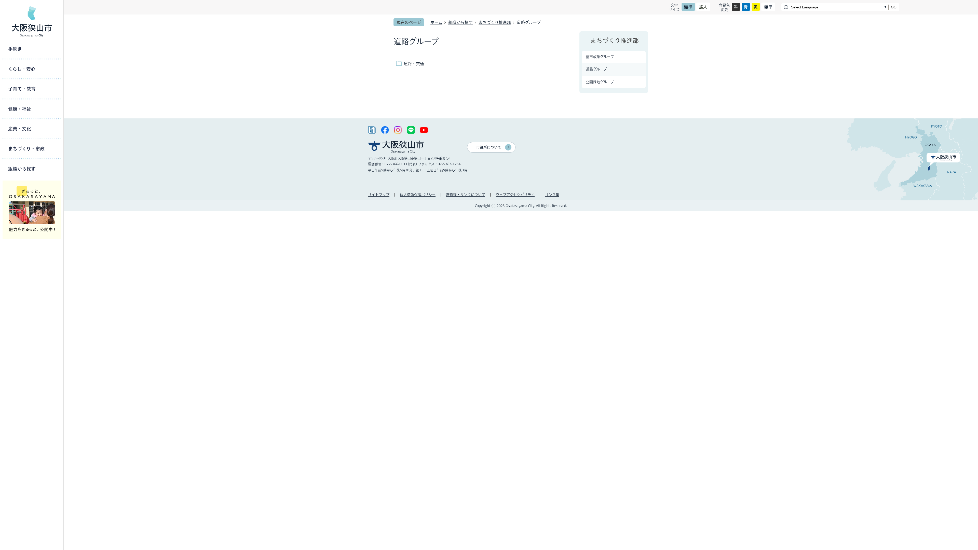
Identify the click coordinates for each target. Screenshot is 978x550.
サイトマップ (378, 195)
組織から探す (460, 22)
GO (893, 7)
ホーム (436, 22)
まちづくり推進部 (495, 22)
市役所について (488, 147)
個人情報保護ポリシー (418, 195)
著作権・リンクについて (465, 195)
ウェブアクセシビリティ (515, 195)
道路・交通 (414, 64)
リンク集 (552, 195)
